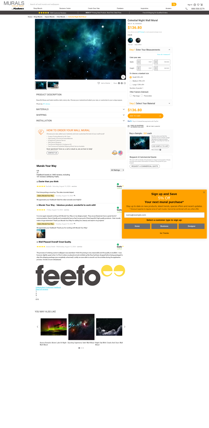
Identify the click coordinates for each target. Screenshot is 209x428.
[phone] (188, 8)
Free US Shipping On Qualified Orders (155, 13)
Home (137, 226)
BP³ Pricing (141, 32)
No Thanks (164, 233)
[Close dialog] (204, 192)
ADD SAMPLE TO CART (160, 146)
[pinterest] (122, 83)
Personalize (148, 96)
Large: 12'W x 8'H (138, 84)
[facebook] (119, 83)
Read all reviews (42, 289)
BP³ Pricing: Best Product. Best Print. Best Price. (104, 13)
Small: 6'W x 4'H (138, 77)
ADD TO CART (135, 116)
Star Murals (61, 17)
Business (164, 226)
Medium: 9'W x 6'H (139, 81)
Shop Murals (38, 17)
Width (132, 62)
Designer (191, 226)
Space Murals (50, 17)
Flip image (136, 96)
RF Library (46, 104)
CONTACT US (52, 153)
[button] (38, 327)
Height (132, 68)
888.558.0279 (197, 8)
